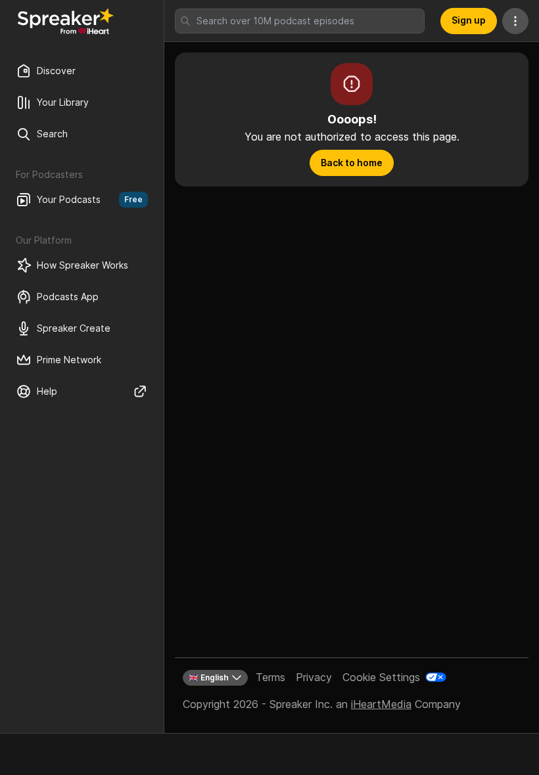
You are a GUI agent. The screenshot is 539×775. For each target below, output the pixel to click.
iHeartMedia (381, 704)
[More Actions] (515, 21)
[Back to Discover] (66, 21)
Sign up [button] (469, 20)
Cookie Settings (381, 677)
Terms (270, 677)
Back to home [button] (352, 162)
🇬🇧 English (209, 677)
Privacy (314, 677)
